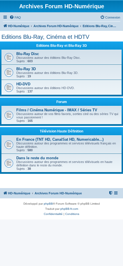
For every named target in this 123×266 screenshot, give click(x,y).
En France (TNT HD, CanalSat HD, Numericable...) (60, 139)
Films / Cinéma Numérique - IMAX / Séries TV (56, 110)
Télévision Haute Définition (61, 131)
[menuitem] (15, 17)
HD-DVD (23, 84)
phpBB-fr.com (69, 208)
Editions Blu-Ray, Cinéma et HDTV (45, 37)
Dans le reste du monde (37, 158)
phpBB (48, 203)
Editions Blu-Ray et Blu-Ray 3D (61, 46)
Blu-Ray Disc (27, 54)
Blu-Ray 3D (26, 69)
